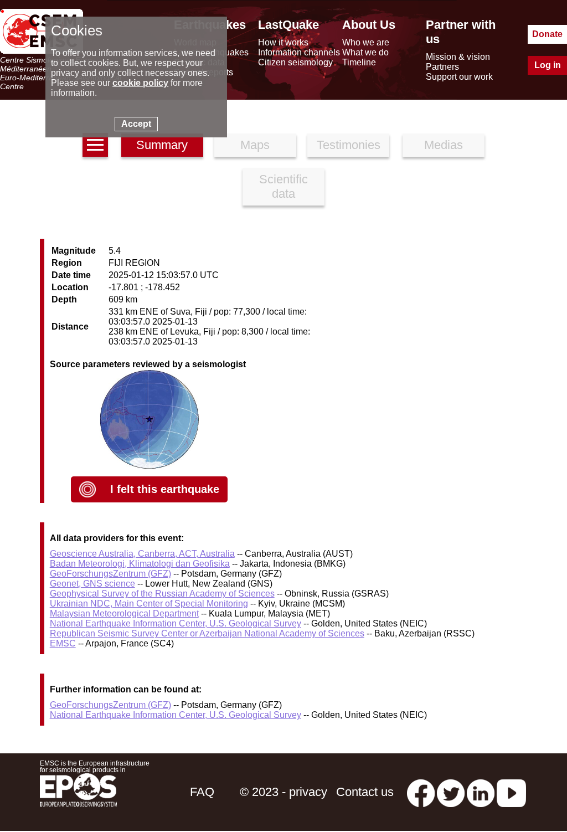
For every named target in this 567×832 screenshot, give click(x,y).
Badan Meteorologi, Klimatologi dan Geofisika (140, 563)
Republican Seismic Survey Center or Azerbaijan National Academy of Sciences (207, 633)
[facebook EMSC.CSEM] (421, 792)
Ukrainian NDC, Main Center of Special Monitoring (149, 603)
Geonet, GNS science (92, 583)
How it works (283, 42)
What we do (365, 52)
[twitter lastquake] (451, 792)
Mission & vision (458, 56)
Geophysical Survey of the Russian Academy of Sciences (162, 593)
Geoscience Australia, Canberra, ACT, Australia (142, 553)
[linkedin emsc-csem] (480, 792)
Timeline (359, 62)
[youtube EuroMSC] (511, 792)
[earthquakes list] (95, 145)
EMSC (63, 643)
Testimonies (348, 145)
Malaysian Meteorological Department (124, 613)
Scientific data (283, 186)
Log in (547, 65)
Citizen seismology (295, 62)
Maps (255, 145)
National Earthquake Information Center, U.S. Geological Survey (175, 623)
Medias (443, 145)
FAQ (202, 792)
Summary (162, 145)
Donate (547, 34)
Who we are (365, 42)
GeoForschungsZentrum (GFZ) (110, 573)
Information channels (299, 52)
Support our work (459, 76)
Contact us (365, 792)
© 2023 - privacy (283, 792)
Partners (442, 66)
